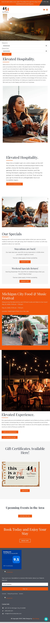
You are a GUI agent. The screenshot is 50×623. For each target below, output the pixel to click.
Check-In (5, 43)
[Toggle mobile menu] (47, 10)
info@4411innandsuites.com (13, 613)
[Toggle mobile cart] (44, 10)
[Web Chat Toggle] (46, 619)
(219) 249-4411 (9, 611)
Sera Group (35, 618)
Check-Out (5, 48)
